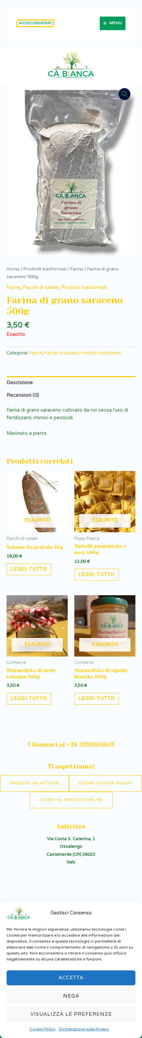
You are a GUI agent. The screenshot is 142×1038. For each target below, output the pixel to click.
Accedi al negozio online (71, 799)
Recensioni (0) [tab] (23, 395)
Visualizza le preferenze (71, 1014)
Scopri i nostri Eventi (105, 783)
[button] (35, 23)
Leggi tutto (29, 569)
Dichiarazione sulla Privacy (84, 1029)
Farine (76, 269)
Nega (71, 996)
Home (13, 269)
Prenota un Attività (34, 783)
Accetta (71, 978)
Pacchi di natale (40, 287)
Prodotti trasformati (44, 269)
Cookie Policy (42, 1029)
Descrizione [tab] (20, 382)
